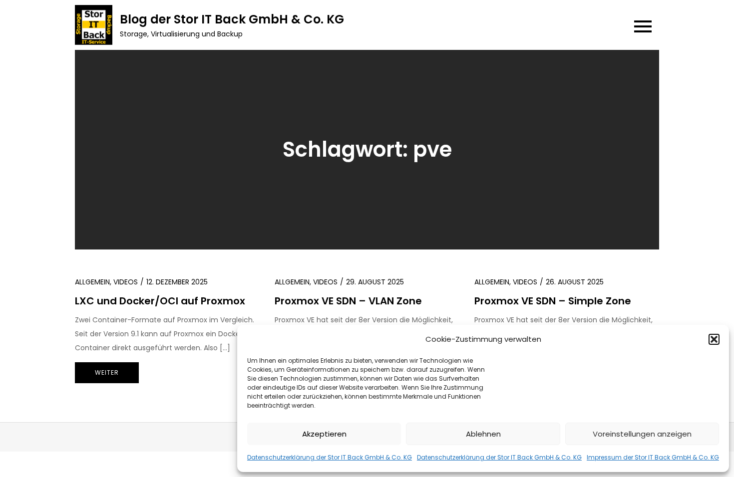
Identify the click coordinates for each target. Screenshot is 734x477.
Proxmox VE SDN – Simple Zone (552, 301)
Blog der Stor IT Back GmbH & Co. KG (232, 19)
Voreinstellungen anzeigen (642, 434)
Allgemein (92, 282)
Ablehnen (483, 434)
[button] (714, 339)
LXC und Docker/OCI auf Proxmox (160, 301)
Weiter (107, 372)
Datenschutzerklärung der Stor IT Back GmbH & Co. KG (329, 457)
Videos (125, 282)
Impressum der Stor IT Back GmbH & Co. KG (653, 457)
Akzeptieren (324, 434)
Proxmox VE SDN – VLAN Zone (348, 301)
